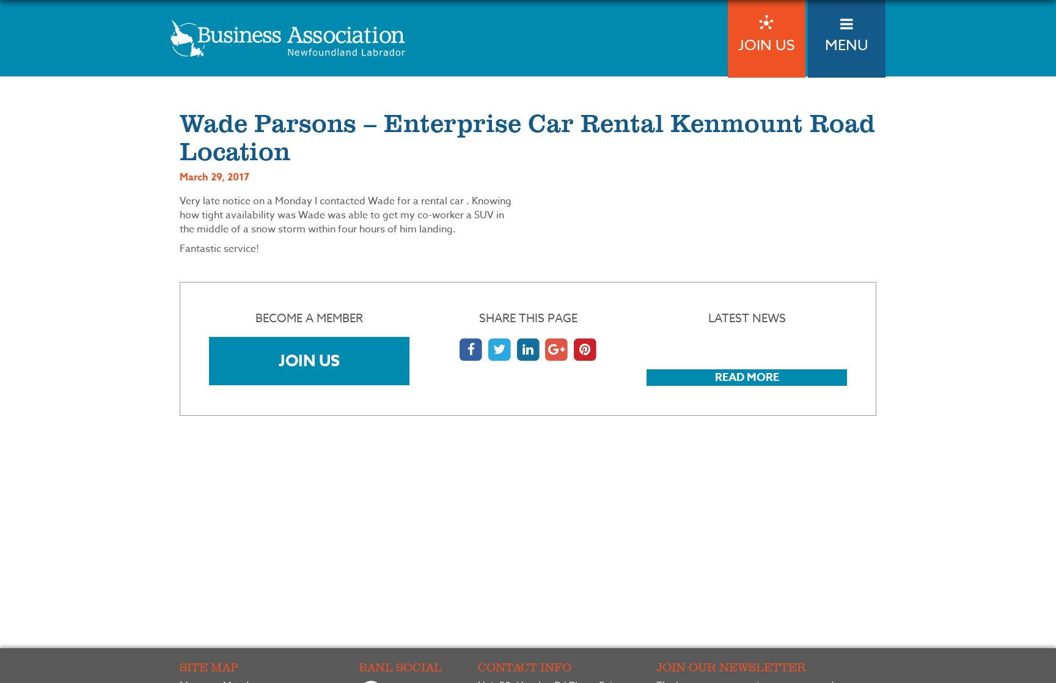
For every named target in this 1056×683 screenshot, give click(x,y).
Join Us (309, 360)
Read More (747, 377)
